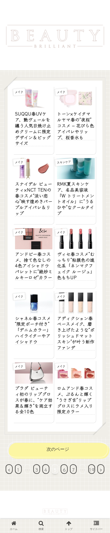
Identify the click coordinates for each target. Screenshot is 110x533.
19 (91, 469)
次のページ (58, 449)
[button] (99, 487)
